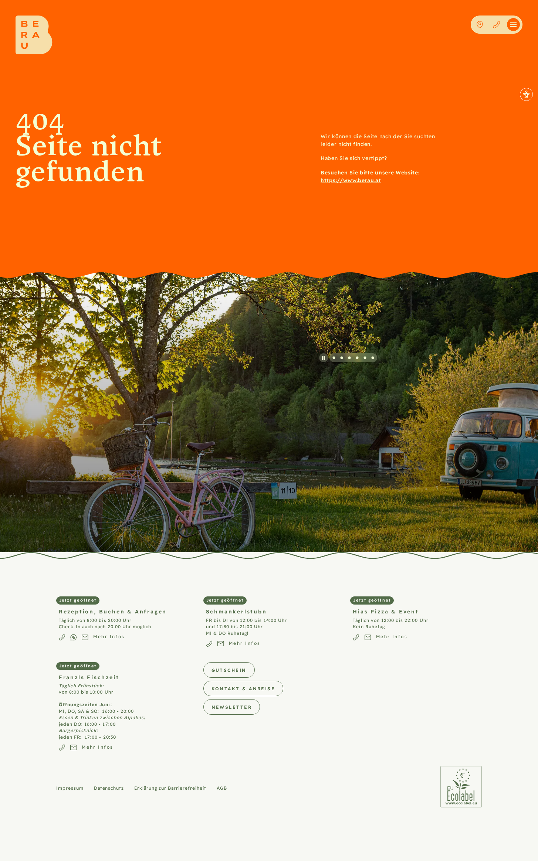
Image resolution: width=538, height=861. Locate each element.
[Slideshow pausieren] (323, 358)
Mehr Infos (109, 636)
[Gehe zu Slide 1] (334, 357)
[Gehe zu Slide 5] (365, 357)
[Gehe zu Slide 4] (357, 357)
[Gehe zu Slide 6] (372, 357)
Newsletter (232, 707)
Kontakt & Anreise (243, 688)
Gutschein (229, 670)
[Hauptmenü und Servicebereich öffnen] (513, 24)
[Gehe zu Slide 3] (349, 357)
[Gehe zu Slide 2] (341, 357)
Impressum (70, 788)
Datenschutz (109, 788)
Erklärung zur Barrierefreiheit (170, 788)
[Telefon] (496, 24)
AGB (222, 788)
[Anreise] (479, 24)
